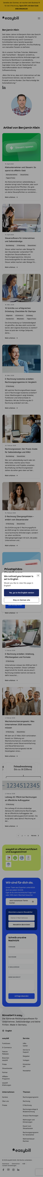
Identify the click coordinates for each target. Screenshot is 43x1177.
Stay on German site (21, 600)
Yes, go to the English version (21, 593)
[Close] (38, 575)
